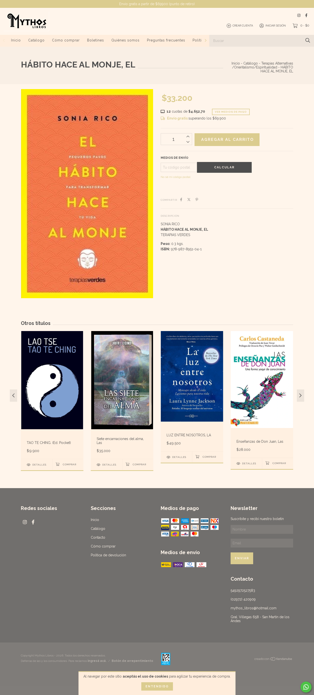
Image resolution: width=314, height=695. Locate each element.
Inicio (16, 40)
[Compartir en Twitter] (189, 199)
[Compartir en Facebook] (181, 199)
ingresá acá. (97, 661)
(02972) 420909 (243, 599)
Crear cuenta (243, 25)
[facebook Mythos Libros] (306, 15)
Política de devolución (108, 555)
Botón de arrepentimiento (132, 661)
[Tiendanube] (273, 660)
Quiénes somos (125, 40)
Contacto (98, 537)
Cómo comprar (66, 40)
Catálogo (36, 40)
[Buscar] (307, 40)
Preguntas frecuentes (166, 40)
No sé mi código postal (175, 177)
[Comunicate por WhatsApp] (306, 687)
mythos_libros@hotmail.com (253, 608)
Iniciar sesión (275, 25)
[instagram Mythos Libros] (298, 15)
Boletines (95, 40)
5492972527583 (243, 590)
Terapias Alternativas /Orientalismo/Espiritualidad (262, 65)
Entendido (157, 686)
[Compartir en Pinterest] (197, 199)
